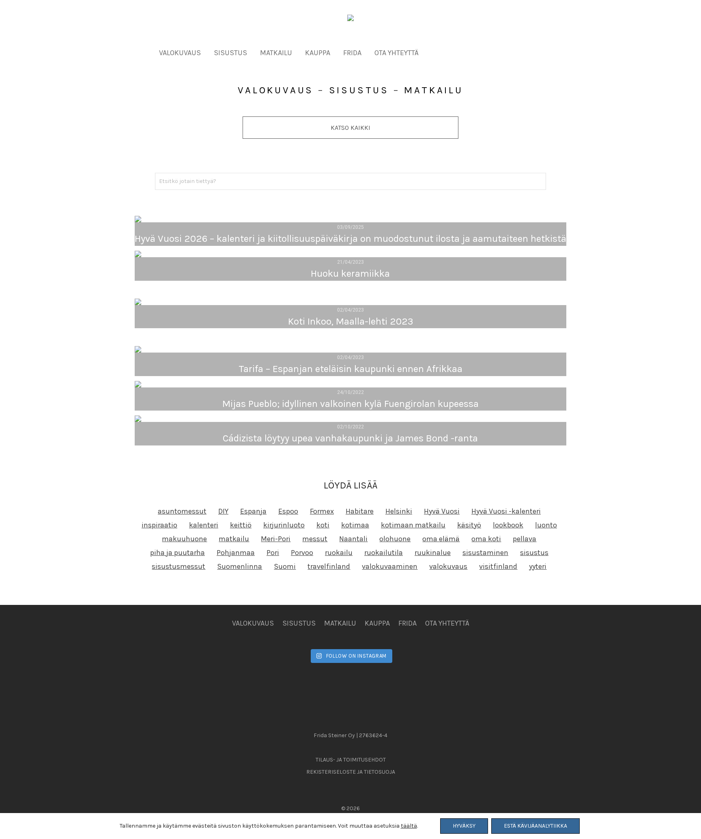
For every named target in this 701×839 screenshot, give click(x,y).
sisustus (534, 552)
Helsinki (398, 511)
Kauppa (317, 52)
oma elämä (441, 538)
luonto (546, 525)
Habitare (360, 511)
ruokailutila (383, 552)
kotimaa (355, 525)
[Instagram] (476, 52)
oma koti (486, 538)
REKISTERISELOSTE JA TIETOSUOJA (350, 771)
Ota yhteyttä (396, 52)
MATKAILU (276, 52)
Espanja (253, 511)
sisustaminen (485, 552)
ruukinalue (433, 552)
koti (322, 525)
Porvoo (302, 552)
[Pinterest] (502, 52)
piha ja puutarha (177, 552)
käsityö (469, 525)
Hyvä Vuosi (442, 511)
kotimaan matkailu (413, 525)
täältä (409, 825)
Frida (352, 52)
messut (314, 538)
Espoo (288, 511)
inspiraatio (159, 525)
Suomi (285, 566)
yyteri (537, 566)
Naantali (353, 538)
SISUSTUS (230, 52)
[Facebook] (449, 52)
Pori (273, 552)
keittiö (241, 525)
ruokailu (339, 552)
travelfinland (328, 566)
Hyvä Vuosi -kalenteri (506, 511)
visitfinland (498, 566)
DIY (223, 511)
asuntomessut (182, 511)
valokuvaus (448, 566)
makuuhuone (184, 538)
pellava (524, 538)
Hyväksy (464, 825)
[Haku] (522, 53)
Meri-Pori (275, 538)
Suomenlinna (239, 566)
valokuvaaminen (389, 566)
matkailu (234, 538)
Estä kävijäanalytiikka (535, 825)
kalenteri (203, 525)
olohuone (395, 538)
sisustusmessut (178, 566)
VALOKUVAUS (180, 52)
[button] (538, 181)
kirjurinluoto (284, 525)
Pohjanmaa (236, 552)
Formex (322, 511)
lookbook (508, 525)
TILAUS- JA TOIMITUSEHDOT (351, 759)
